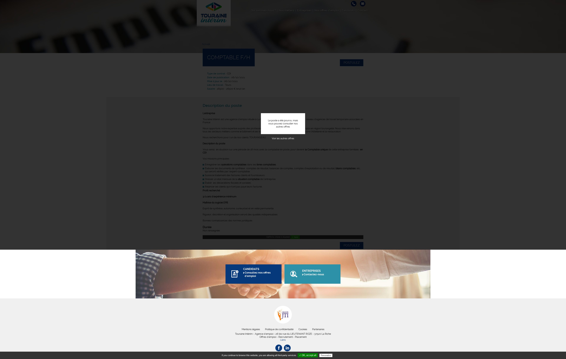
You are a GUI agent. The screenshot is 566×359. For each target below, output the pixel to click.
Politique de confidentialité (279, 329)
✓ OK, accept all (307, 355)
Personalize (326, 355)
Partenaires (318, 329)
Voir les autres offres (283, 138)
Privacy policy (340, 355)
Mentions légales (251, 329)
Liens (283, 340)
